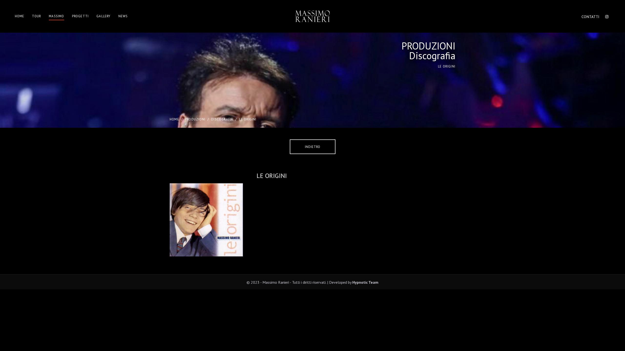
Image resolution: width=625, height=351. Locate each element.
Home (19, 16)
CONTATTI (590, 16)
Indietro (312, 147)
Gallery (103, 16)
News (123, 16)
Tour (36, 16)
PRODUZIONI (195, 119)
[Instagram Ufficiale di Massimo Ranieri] (607, 16)
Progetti (80, 16)
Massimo (56, 16)
